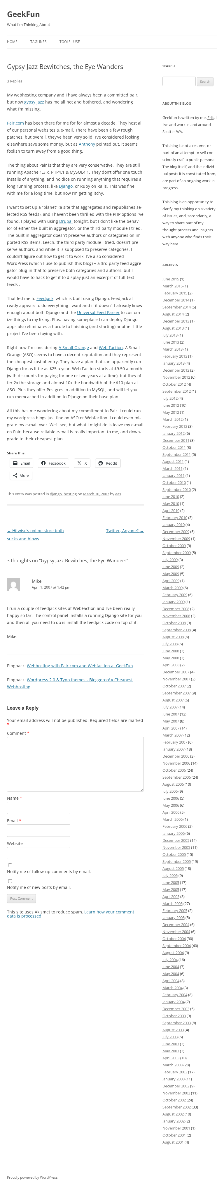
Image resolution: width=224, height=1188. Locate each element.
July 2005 (170, 875)
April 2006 (170, 812)
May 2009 (170, 573)
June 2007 (170, 714)
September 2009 (176, 552)
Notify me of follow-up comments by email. (49, 871)
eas (118, 493)
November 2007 (176, 679)
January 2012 (173, 433)
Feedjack (44, 298)
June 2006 (170, 798)
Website (15, 843)
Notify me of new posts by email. (39, 887)
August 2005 (173, 868)
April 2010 (170, 510)
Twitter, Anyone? (125, 530)
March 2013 (172, 349)
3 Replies (14, 81)
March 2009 (172, 587)
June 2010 (170, 496)
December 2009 (175, 531)
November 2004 (176, 931)
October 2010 (174, 482)
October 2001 (174, 1135)
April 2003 (170, 1058)
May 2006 (170, 805)
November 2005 (176, 847)
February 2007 (174, 742)
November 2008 (176, 615)
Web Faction (111, 347)
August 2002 (173, 1114)
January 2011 (173, 475)
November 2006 (176, 763)
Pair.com (15, 123)
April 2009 (170, 580)
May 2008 (170, 658)
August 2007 (173, 700)
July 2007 (170, 707)
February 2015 (174, 293)
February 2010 (174, 517)
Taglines (38, 41)
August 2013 (173, 328)
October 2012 (174, 384)
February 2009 (174, 594)
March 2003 (172, 1065)
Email (14, 820)
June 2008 (170, 651)
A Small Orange (74, 347)
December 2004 (175, 924)
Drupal (66, 221)
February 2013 (174, 356)
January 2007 (173, 749)
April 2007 (170, 728)
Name (14, 798)
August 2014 (173, 314)
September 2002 (176, 1107)
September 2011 (176, 454)
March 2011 (172, 468)
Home (12, 41)
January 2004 (173, 1001)
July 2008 (170, 643)
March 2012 (172, 419)
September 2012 (176, 391)
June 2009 (170, 566)
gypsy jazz (34, 102)
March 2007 (172, 735)
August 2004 (173, 952)
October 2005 (174, 854)
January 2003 (173, 1079)
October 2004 (174, 938)
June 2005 (170, 882)
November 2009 (176, 538)
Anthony (86, 144)
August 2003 (173, 1029)
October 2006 (174, 770)
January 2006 (173, 833)
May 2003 (170, 1050)
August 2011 (173, 461)
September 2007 (176, 693)
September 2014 (176, 307)
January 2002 (173, 1121)
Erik (210, 117)
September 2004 (176, 945)
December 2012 (175, 370)
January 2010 (173, 524)
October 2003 (174, 1015)
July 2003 (170, 1036)
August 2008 (173, 636)
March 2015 (172, 286)
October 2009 (174, 545)
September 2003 (176, 1022)
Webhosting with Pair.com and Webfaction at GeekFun (80, 665)
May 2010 (170, 503)
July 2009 (170, 559)
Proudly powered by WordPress (32, 1177)
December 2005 (175, 840)
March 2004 (172, 987)
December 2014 (175, 300)
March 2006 (172, 819)
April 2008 (170, 665)
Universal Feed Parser (98, 312)
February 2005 (174, 910)
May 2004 (170, 973)
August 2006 (173, 784)
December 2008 (175, 608)
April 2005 (170, 896)
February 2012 (174, 426)
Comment (18, 733)
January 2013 (173, 363)
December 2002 (175, 1086)
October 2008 (174, 622)
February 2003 (174, 1072)
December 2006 (175, 756)
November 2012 (176, 377)
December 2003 (175, 1008)
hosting (70, 493)
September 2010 (176, 489)
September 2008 (176, 629)
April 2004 (170, 980)
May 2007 (170, 721)
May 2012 (170, 412)
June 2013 (170, 342)
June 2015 (170, 279)
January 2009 (173, 601)
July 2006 (170, 791)
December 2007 (175, 672)
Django (66, 186)
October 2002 (174, 1100)
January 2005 (173, 917)
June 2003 (170, 1043)
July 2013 (170, 335)
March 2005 (172, 903)
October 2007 (174, 686)
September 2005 (176, 861)
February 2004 (174, 994)
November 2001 (176, 1128)
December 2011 (175, 440)
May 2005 (170, 889)
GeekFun (23, 14)
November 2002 (176, 1093)
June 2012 (170, 405)
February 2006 (174, 826)
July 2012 (170, 398)
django (56, 493)
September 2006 (176, 777)
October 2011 (174, 447)
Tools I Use (70, 41)
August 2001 (173, 1142)
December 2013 (175, 321)
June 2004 (170, 966)
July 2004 (170, 959)
